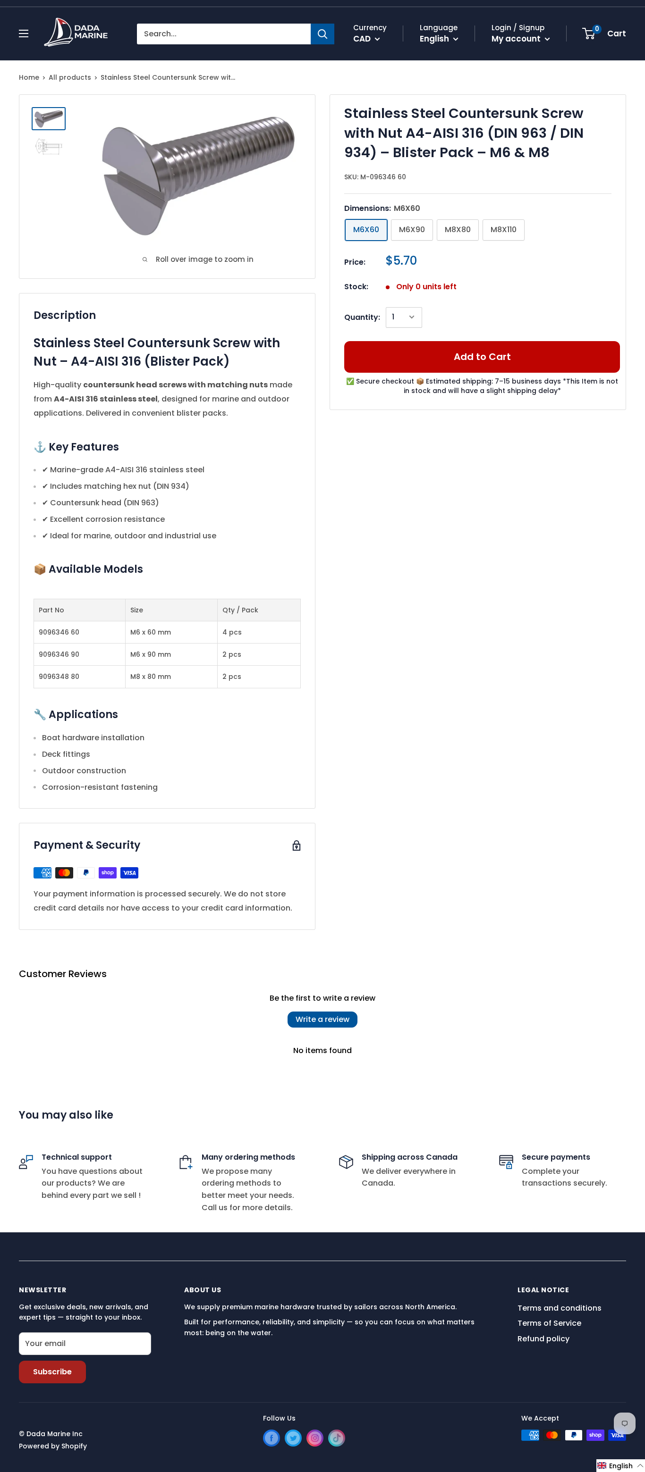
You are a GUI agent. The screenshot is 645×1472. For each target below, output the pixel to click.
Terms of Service (549, 1323)
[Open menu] (23, 33)
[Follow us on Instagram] (314, 1438)
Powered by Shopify (53, 1446)
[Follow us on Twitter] (293, 1438)
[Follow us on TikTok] (336, 1438)
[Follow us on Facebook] (271, 1438)
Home (29, 77)
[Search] (322, 34)
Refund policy (543, 1338)
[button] (620, 1465)
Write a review (322, 1019)
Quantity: (362, 316)
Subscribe (52, 1371)
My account (517, 38)
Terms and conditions (560, 1308)
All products (70, 77)
